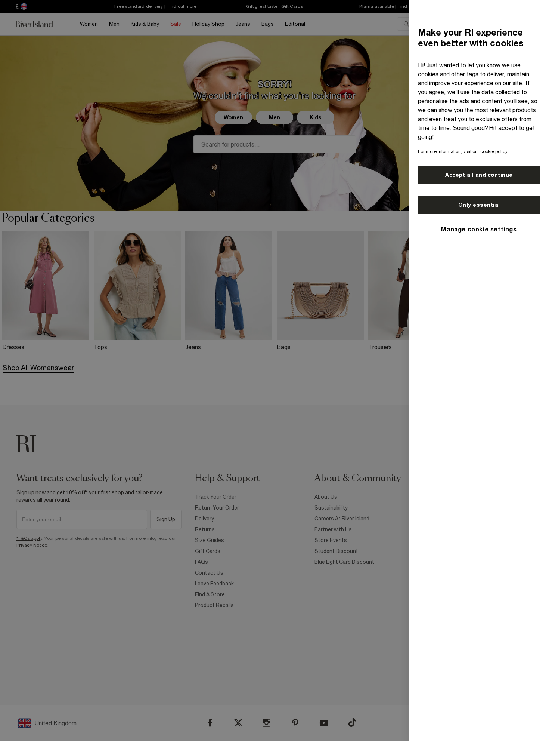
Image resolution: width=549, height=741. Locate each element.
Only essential (479, 205)
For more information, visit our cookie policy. (463, 151)
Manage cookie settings (479, 229)
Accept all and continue (479, 175)
